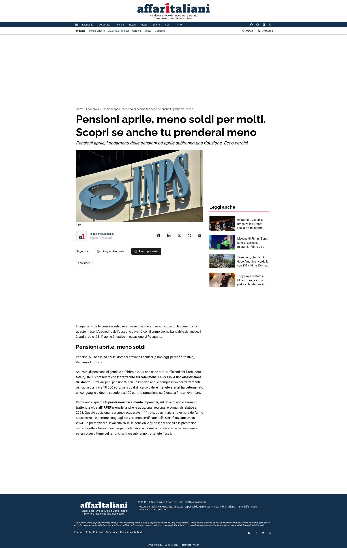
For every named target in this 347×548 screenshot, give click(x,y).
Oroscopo (267, 30)
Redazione (111, 532)
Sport (168, 24)
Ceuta (148, 30)
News (144, 24)
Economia (87, 24)
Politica (119, 24)
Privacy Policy (155, 545)
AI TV (180, 24)
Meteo (249, 30)
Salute (156, 24)
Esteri (132, 24)
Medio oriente (97, 30)
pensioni (84, 263)
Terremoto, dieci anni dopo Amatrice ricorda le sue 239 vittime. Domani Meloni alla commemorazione (252, 262)
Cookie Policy (171, 545)
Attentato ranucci (118, 30)
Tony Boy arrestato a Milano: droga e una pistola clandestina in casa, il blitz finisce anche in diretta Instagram (251, 280)
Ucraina (136, 30)
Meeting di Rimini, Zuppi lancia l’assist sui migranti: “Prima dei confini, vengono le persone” (252, 243)
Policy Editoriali (94, 532)
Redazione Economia (101, 233)
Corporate (104, 24)
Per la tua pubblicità (131, 532)
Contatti (78, 532)
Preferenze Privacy (190, 545)
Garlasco (160, 30)
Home (79, 109)
